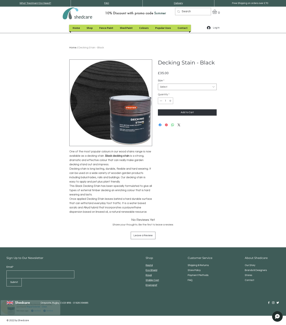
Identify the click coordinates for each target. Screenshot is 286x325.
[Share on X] (179, 125)
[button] (217, 11)
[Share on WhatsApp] (173, 125)
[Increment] (170, 101)
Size (161, 80)
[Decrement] (160, 101)
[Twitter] (277, 302)
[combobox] (187, 87)
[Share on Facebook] (160, 125)
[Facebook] (268, 302)
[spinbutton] (165, 101)
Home (72, 47)
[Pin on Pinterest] (166, 125)
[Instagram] (273, 302)
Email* (10, 267)
